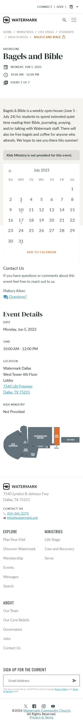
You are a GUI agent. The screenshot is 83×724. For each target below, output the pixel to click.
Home (7, 32)
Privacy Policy (61, 689)
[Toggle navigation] (74, 20)
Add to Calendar (41, 252)
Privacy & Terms (41, 717)
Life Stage (46, 32)
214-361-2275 (18, 513)
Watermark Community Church (46, 710)
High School (18, 37)
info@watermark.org (22, 517)
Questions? (15, 297)
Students (66, 32)
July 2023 (41, 170)
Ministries (25, 32)
